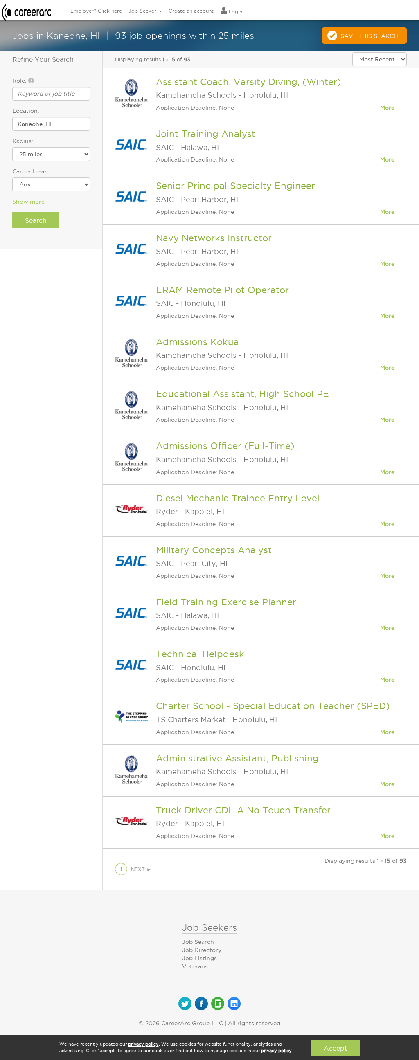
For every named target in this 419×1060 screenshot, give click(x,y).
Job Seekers (209, 927)
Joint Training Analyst (205, 134)
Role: (20, 80)
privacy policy (143, 1044)
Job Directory (201, 950)
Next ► (141, 869)
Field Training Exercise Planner (226, 602)
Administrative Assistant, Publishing (237, 758)
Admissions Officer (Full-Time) (225, 446)
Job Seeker (143, 10)
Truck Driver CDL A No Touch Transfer (243, 810)
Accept (335, 1048)
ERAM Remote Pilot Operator (222, 290)
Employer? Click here (96, 10)
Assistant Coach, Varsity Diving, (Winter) (248, 82)
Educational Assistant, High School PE (242, 394)
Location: (25, 111)
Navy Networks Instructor (214, 238)
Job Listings (199, 958)
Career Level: (31, 171)
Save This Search (369, 36)
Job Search (198, 942)
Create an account (191, 10)
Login (234, 11)
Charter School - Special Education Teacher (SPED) (273, 706)
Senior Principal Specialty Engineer (235, 186)
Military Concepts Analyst (214, 550)
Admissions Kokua (197, 342)
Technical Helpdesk (200, 654)
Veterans (195, 966)
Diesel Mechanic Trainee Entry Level (238, 498)
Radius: (22, 141)
